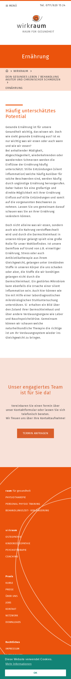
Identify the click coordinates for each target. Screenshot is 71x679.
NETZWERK (12, 615)
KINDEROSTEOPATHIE (18, 543)
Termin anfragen (35, 433)
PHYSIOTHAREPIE (16, 497)
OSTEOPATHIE (14, 536)
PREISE (10, 589)
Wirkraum (20, 71)
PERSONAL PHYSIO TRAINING (23, 503)
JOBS (8, 602)
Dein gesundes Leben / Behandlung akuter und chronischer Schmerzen (33, 78)
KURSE (9, 583)
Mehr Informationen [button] (19, 663)
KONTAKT (11, 609)
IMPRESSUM (12, 648)
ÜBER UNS (12, 596)
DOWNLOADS (13, 622)
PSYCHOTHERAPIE (16, 550)
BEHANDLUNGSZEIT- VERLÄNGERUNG (27, 510)
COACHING (12, 556)
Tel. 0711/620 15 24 (52, 5)
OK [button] (36, 672)
